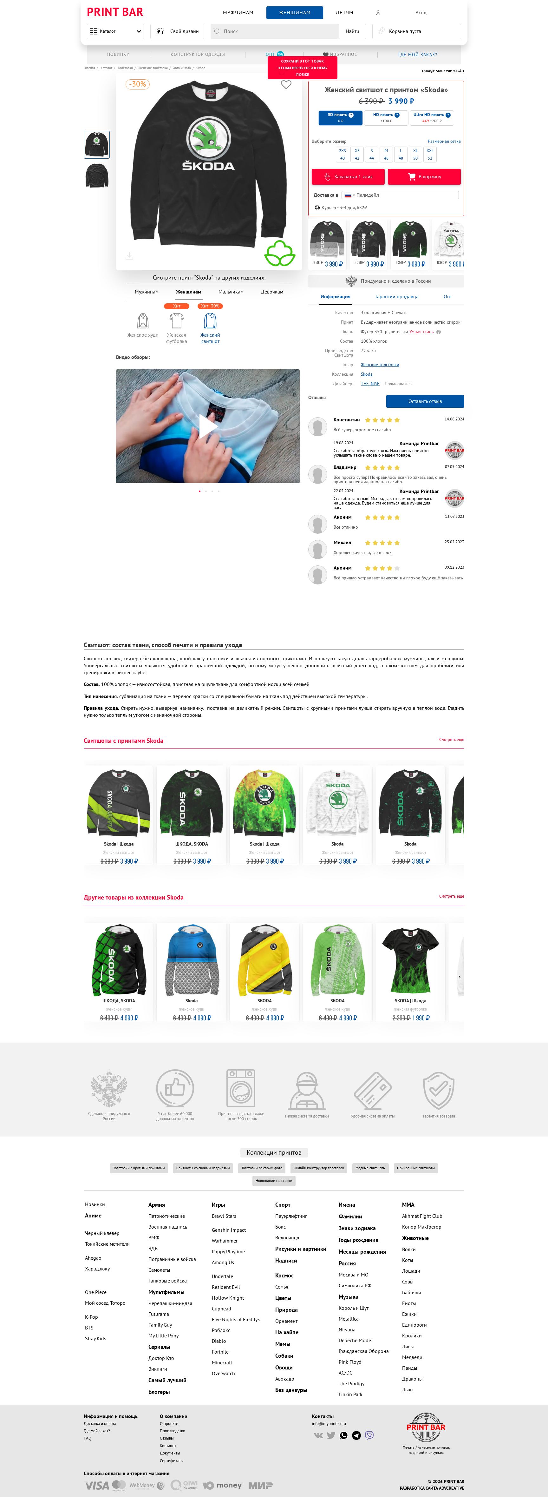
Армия (156, 1205)
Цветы (283, 1298)
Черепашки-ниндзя (170, 1303)
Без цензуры (291, 1390)
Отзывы (167, 1438)
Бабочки (411, 1293)
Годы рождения (358, 1240)
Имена (347, 1205)
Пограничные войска (172, 1259)
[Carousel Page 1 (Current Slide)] (199, 491)
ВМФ (153, 1238)
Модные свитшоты (371, 1168)
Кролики (412, 1336)
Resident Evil (226, 1287)
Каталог (107, 31)
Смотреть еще (451, 739)
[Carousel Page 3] (212, 491)
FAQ (87, 1438)
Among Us (223, 1262)
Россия (347, 1263)
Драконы (412, 1379)
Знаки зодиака (357, 1228)
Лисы (408, 1346)
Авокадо (284, 1379)
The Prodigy (351, 1384)
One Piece (96, 1292)
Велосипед (287, 1238)
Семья (281, 1287)
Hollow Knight (228, 1298)
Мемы (282, 1344)
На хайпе (286, 1332)
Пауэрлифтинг (291, 1216)
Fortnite (220, 1352)
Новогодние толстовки (274, 1181)
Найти (352, 31)
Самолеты (159, 1270)
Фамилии (350, 1216)
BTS (89, 1328)
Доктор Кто (161, 1358)
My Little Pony (163, 1336)
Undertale (222, 1276)
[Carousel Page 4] (218, 491)
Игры (218, 1205)
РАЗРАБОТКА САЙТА (419, 1488)
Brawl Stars (224, 1216)
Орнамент (286, 1321)
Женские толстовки (153, 68)
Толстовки (125, 68)
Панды (409, 1368)
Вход (421, 13)
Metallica (349, 1319)
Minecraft (222, 1363)
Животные (415, 1238)
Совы (408, 1282)
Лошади (411, 1271)
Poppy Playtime (228, 1252)
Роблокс (221, 1330)
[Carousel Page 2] (206, 491)
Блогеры (159, 1392)
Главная (89, 68)
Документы (170, 1453)
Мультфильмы (166, 1292)
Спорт (282, 1205)
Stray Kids (95, 1339)
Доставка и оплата (100, 1423)
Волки (409, 1249)
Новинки (95, 1204)
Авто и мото (182, 68)
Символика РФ (355, 1286)
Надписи (286, 1260)
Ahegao (93, 1258)
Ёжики (409, 1314)
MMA (408, 1205)
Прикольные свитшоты (416, 1168)
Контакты (168, 1446)
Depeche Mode (355, 1340)
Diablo (219, 1341)
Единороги (414, 1325)
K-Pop (91, 1317)
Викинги (157, 1369)
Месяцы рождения (362, 1252)
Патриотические (166, 1216)
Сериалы (159, 1347)
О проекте (169, 1423)
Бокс (280, 1227)
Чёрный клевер (102, 1233)
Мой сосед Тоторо (105, 1303)
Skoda (200, 68)
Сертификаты (172, 1461)
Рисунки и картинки (300, 1249)
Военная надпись (167, 1227)
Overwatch (223, 1373)
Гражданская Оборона (364, 1351)
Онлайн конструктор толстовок (319, 1168)
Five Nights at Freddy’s (236, 1319)
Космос (284, 1275)
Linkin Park (350, 1394)
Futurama (158, 1314)
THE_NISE (370, 383)
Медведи (412, 1357)
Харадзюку (97, 1269)
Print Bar (115, 12)
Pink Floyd (350, 1362)
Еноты (409, 1303)
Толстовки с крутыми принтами (139, 1168)
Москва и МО (354, 1275)
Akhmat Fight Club (422, 1216)
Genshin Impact (229, 1230)
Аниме (93, 1215)
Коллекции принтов (274, 1152)
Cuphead (221, 1309)
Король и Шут (354, 1308)
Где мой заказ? (97, 1431)
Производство (172, 1431)
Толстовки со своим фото (261, 1168)
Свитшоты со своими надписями (203, 1168)
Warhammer (225, 1241)
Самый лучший (167, 1380)
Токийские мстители (107, 1244)
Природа (286, 1310)
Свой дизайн (184, 31)
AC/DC (345, 1373)
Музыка (348, 1297)
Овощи (284, 1367)
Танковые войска (167, 1281)
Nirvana (347, 1330)
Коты (407, 1260)
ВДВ (153, 1248)
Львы (408, 1390)
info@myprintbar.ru (329, 1423)
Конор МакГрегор (421, 1227)
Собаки (284, 1356)
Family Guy (160, 1325)
